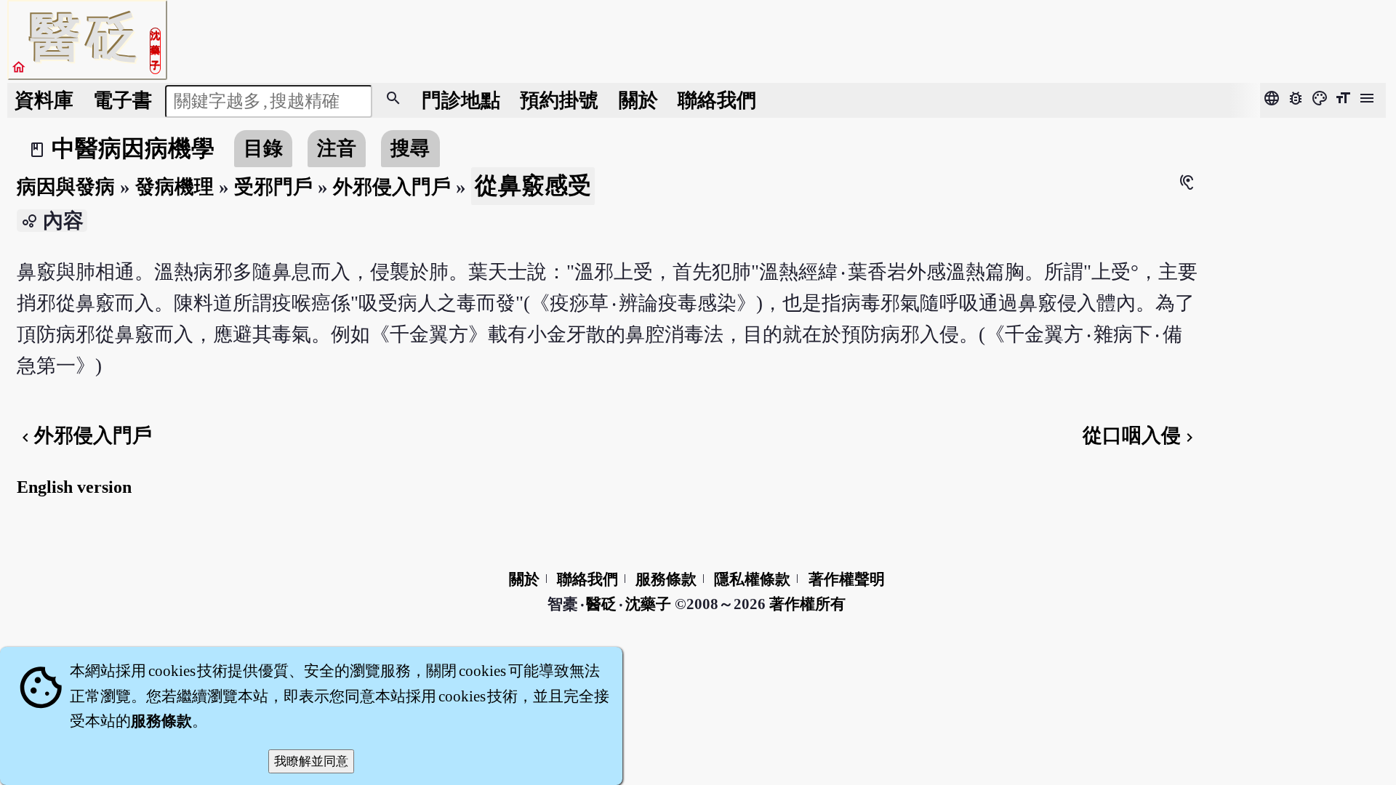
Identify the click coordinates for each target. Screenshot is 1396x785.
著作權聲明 (847, 579)
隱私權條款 (752, 579)
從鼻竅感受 (533, 185)
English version (74, 487)
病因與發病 (66, 187)
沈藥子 (648, 604)
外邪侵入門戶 (392, 187)
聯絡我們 (717, 100)
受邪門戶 (273, 187)
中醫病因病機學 (133, 148)
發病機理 (174, 187)
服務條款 (666, 579)
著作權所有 (807, 604)
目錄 (263, 148)
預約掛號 (559, 100)
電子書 (122, 100)
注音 (336, 148)
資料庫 (44, 100)
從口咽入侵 (1140, 435)
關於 (638, 100)
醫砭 (602, 604)
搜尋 (410, 148)
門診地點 (461, 100)
